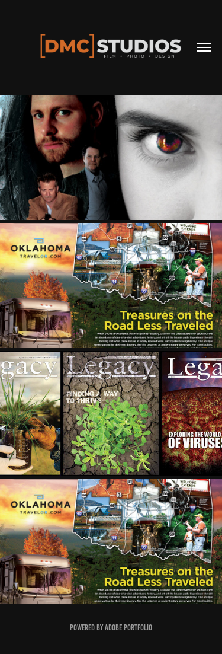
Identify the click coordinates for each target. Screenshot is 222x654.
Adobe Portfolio (128, 627)
